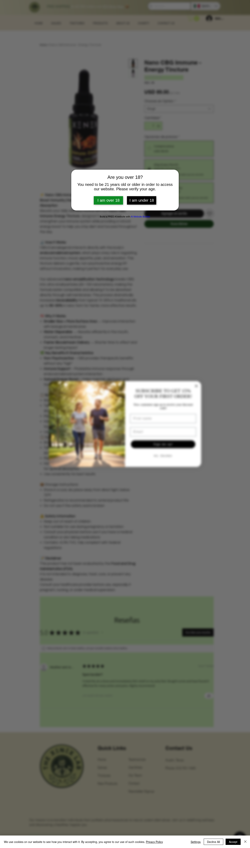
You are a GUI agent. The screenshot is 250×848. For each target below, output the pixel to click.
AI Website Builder (140, 216)
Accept (233, 842)
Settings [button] (196, 842)
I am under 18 (141, 200)
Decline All (213, 842)
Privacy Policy (154, 842)
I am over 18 (108, 200)
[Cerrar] (245, 842)
